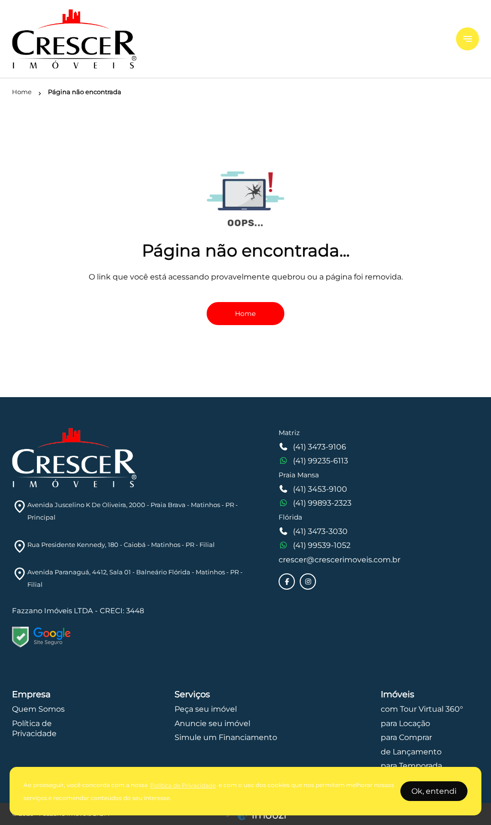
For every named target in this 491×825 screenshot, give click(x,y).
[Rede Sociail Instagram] (308, 581)
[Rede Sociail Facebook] (287, 581)
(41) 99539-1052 (322, 545)
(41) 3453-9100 (320, 489)
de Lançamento (411, 751)
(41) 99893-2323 (322, 503)
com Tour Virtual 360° (422, 709)
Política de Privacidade (183, 785)
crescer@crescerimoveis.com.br (339, 559)
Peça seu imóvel (206, 709)
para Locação (405, 723)
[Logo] (228, 39)
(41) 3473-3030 (320, 531)
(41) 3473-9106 (319, 446)
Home (245, 313)
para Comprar (406, 737)
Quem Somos (38, 709)
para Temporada (411, 765)
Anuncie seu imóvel (212, 723)
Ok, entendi (433, 791)
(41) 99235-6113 (320, 460)
